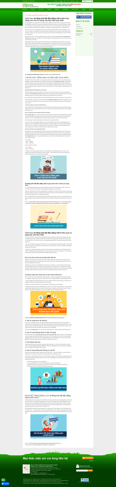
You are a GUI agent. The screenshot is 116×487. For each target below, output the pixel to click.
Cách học (33, 9)
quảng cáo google (40, 443)
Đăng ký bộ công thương (42, 203)
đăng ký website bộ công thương (52, 443)
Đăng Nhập (78, 26)
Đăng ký (78, 24)
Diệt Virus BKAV (38, 444)
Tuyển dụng (61, 1)
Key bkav (50, 203)
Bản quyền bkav (56, 203)
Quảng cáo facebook (49, 201)
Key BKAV (44, 444)
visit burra (32, 483)
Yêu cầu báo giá (88, 457)
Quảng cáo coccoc (58, 201)
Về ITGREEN (91, 9)
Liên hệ (77, 1)
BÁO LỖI (83, 9)
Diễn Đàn (57, 9)
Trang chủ (25, 9)
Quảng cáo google (40, 201)
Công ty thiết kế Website (31, 1)
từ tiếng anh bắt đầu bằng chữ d (47, 18)
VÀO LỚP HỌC (41, 9)
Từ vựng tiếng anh (64, 203)
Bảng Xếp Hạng (75, 9)
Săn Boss (49, 9)
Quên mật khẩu (79, 28)
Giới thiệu (55, 1)
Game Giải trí (65, 9)
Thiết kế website (32, 201)
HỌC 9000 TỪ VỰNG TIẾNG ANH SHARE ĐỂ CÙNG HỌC (64, 5)
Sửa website (65, 201)
